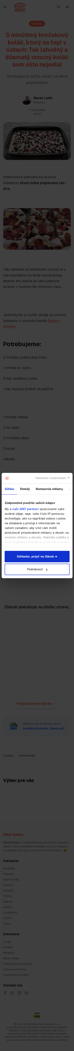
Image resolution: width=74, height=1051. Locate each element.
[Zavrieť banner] (53, 478)
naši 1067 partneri (25, 509)
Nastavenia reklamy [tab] (49, 489)
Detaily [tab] (25, 489)
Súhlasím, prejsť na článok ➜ (37, 556)
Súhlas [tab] (9, 489)
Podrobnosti (35, 569)
